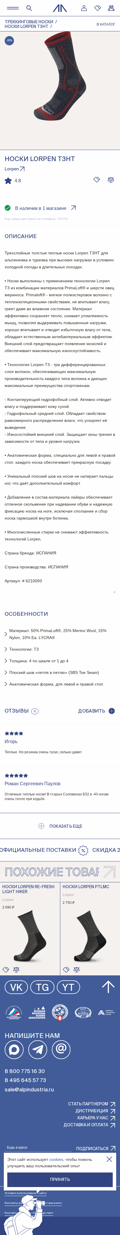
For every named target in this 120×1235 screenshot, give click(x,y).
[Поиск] (29, 8)
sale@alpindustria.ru (29, 1090)
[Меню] (13, 8)
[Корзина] (111, 8)
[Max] (14, 1049)
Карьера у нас (92, 1118)
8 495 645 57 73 (25, 1080)
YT (68, 988)
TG (42, 988)
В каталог (106, 24)
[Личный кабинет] (84, 8)
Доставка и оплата (85, 1125)
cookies (56, 1159)
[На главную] (60, 8)
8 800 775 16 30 (25, 1071)
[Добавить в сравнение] (16, 969)
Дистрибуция (91, 1111)
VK (16, 988)
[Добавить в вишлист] (96, 179)
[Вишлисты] (97, 8)
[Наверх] (108, 987)
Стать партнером (88, 1104)
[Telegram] (37, 1049)
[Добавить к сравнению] (110, 179)
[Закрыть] (109, 1159)
